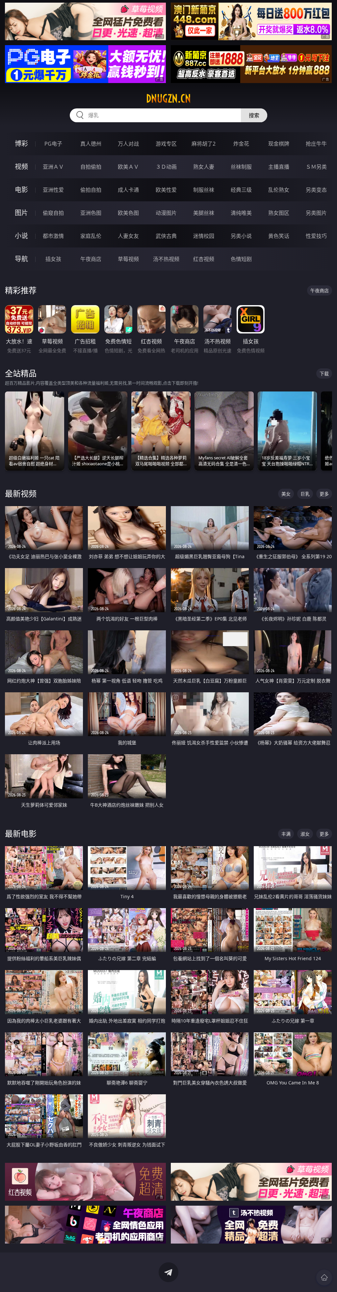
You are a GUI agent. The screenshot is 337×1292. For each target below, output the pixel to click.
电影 (21, 189)
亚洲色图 (90, 212)
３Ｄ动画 (166, 166)
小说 (21, 235)
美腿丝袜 (203, 212)
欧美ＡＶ (128, 166)
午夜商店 (90, 259)
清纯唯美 (241, 212)
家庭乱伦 (90, 236)
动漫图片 (166, 212)
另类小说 (241, 236)
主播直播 (278, 166)
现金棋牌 (278, 143)
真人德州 (90, 143)
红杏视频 (203, 259)
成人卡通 (128, 189)
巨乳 (305, 494)
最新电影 (21, 833)
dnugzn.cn (168, 98)
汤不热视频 (166, 259)
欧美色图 (128, 212)
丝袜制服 (241, 166)
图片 (21, 212)
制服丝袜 (203, 189)
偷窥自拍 (53, 212)
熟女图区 (278, 212)
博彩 (21, 143)
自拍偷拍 (90, 166)
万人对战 (128, 143)
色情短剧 (241, 259)
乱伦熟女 (278, 189)
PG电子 (53, 143)
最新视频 (21, 493)
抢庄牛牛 (316, 143)
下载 (324, 373)
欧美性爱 (166, 189)
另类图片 (316, 212)
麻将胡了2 (204, 143)
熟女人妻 (203, 166)
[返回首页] (324, 1277)
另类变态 (316, 189)
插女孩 (53, 259)
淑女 (305, 834)
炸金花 (241, 143)
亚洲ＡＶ (53, 166)
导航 (21, 258)
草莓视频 (128, 259)
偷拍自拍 (90, 189)
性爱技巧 (316, 236)
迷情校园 (203, 236)
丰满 (286, 834)
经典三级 (241, 189)
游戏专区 (166, 143)
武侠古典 (166, 236)
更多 (324, 494)
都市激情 (53, 236)
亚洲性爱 (53, 189)
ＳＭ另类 (316, 166)
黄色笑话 (278, 236)
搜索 (254, 115)
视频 (21, 166)
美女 (286, 494)
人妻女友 (128, 236)
